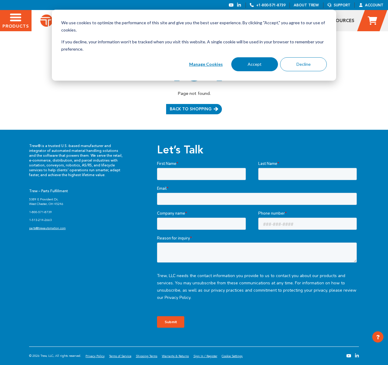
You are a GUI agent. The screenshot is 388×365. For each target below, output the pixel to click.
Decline (303, 64)
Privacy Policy (95, 356)
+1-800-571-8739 (271, 5)
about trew (306, 5)
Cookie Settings (232, 356)
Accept (255, 64)
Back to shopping (191, 108)
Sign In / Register (205, 356)
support (342, 5)
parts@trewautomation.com (47, 228)
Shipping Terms (146, 356)
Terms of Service (120, 356)
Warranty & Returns (175, 356)
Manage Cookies (206, 64)
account (374, 5)
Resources (340, 20)
